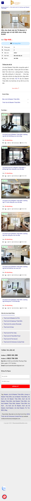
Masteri (6, 394)
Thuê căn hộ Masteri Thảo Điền (11, 102)
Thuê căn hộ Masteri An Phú (12, 318)
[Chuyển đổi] (28, 99)
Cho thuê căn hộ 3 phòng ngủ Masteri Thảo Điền (15, 8)
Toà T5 (17, 78)
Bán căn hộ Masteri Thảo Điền (11, 99)
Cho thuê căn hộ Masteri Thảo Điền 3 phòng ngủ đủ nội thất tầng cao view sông (14, 135)
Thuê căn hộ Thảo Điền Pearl (12, 336)
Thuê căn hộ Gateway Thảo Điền (13, 321)
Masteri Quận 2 (5, 7)
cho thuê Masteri (19, 408)
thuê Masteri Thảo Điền (20, 401)
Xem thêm (15, 88)
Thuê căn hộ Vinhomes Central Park (14, 342)
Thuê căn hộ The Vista (10, 333)
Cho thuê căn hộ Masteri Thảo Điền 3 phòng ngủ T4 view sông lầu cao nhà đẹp (14, 201)
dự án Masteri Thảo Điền (20, 396)
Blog (6, 410)
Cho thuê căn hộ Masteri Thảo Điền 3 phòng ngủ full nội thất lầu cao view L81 (14, 267)
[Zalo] (4, 488)
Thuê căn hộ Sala (9, 327)
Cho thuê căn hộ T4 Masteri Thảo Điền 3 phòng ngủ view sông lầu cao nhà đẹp (13, 168)
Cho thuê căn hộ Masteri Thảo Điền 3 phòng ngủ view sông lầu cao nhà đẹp (14, 234)
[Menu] (2, 2)
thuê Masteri (10, 408)
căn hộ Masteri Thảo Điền (16, 394)
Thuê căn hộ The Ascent (10, 339)
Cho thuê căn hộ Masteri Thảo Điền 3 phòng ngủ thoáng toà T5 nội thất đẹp (14, 300)
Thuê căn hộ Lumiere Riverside (12, 324)
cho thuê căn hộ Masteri (13, 405)
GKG (28, 414)
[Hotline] (4, 496)
